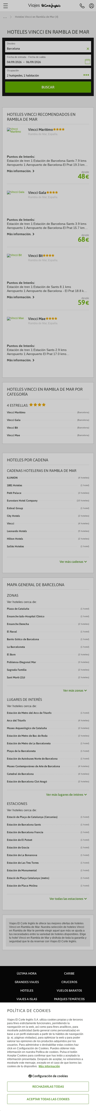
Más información (49, 1066)
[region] (48, 555)
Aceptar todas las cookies (48, 1099)
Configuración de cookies (50, 1076)
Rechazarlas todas (48, 1086)
